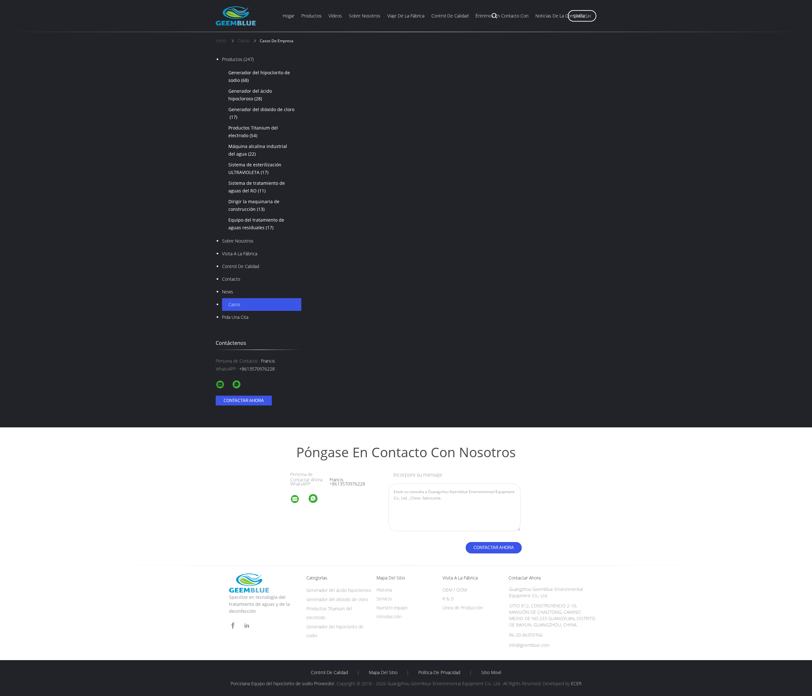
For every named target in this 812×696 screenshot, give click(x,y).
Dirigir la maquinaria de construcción (253, 205)
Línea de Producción (462, 608)
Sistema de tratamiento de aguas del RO (256, 187)
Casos (234, 304)
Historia (384, 590)
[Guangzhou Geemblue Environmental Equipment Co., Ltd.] (298, 500)
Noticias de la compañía (560, 16)
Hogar (288, 16)
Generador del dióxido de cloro (261, 113)
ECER (576, 683)
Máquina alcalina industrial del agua (257, 150)
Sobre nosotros (364, 16)
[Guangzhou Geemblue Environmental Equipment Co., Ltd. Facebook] (233, 625)
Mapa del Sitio (383, 672)
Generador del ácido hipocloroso (250, 95)
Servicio (384, 599)
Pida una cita (235, 317)
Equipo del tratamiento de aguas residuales (256, 224)
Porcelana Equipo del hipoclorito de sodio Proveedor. (284, 683)
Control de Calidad (240, 266)
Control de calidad (449, 16)
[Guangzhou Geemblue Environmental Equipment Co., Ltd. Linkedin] (247, 625)
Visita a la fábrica (239, 254)
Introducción (389, 616)
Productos (311, 16)
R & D (448, 599)
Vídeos (335, 16)
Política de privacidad (439, 672)
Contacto (231, 279)
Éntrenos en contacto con (501, 16)
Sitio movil (491, 672)
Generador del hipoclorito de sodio (259, 76)
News (227, 292)
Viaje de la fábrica (405, 16)
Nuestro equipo (392, 608)
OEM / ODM (454, 590)
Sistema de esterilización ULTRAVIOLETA (254, 168)
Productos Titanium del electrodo (253, 131)
